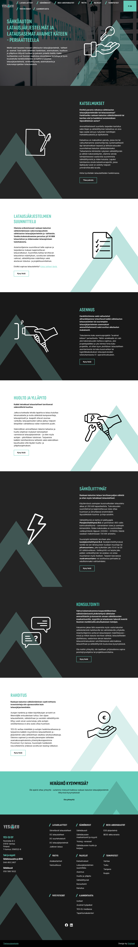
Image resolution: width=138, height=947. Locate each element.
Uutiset (80, 901)
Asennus (80, 872)
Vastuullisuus (55, 865)
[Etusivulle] (8, 6)
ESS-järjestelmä (110, 830)
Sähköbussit (45, 3)
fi (128, 6)
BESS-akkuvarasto (111, 835)
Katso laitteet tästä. (48, 266)
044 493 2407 (9, 862)
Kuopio (106, 873)
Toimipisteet (113, 3)
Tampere (107, 869)
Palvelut (97, 3)
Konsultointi (82, 884)
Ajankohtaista (43, 9)
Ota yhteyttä (69, 800)
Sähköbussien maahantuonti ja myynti (87, 836)
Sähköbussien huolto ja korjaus (87, 846)
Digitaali (131, 943)
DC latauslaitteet (57, 835)
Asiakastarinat (56, 861)
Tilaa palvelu (88, 180)
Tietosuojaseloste (11, 943)
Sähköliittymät (83, 880)
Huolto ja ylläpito (84, 876)
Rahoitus (80, 888)
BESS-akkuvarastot (66, 3)
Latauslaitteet (26, 3)
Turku (106, 865)
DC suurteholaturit (57, 839)
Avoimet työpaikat (84, 905)
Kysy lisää (21, 274)
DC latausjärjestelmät (59, 843)
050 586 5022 (9, 871)
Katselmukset (82, 861)
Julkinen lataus (56, 847)
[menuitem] (26, 3)
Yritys (84, 3)
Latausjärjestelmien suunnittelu (85, 866)
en (131, 6)
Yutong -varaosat (84, 841)
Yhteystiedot (25, 9)
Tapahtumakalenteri (85, 913)
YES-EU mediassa (84, 909)
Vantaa (107, 861)
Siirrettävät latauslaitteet (60, 830)
